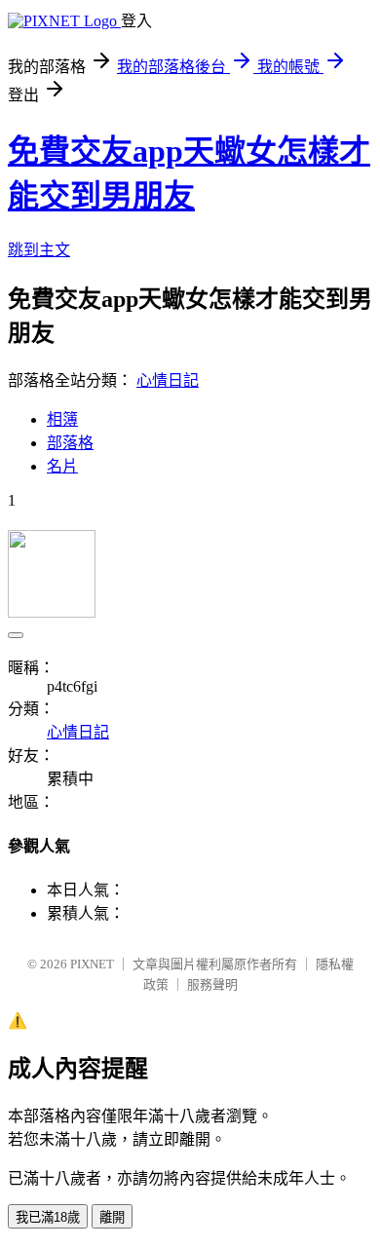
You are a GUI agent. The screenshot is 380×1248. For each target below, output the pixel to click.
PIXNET (92, 964)
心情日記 (167, 380)
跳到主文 (39, 250)
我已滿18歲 (48, 1217)
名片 (62, 466)
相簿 (62, 419)
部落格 (70, 443)
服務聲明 (212, 984)
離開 (112, 1217)
